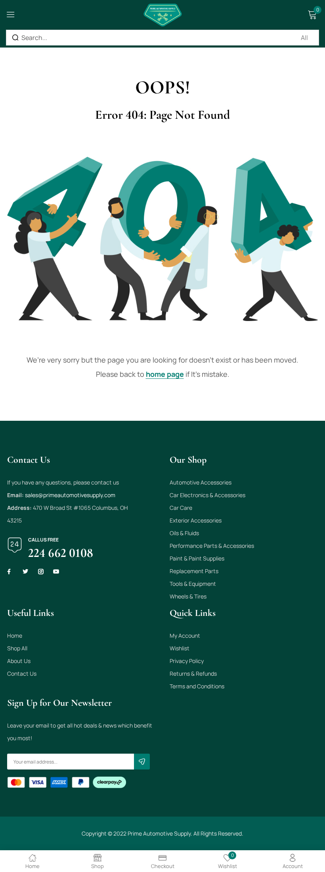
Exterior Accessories (196, 520)
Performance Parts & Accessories (212, 545)
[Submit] (142, 761)
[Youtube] (56, 571)
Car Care (181, 507)
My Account (185, 635)
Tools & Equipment (193, 583)
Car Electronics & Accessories (207, 495)
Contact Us (21, 673)
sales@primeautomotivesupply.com (70, 495)
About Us (19, 661)
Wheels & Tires (188, 596)
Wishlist (179, 648)
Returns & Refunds (193, 673)
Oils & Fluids (184, 533)
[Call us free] (14, 545)
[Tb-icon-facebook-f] (10, 571)
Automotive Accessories (200, 482)
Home (14, 635)
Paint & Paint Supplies (197, 558)
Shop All (17, 648)
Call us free (43, 539)
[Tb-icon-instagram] (41, 571)
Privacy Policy (187, 661)
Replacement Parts (194, 571)
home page (165, 374)
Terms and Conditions (197, 686)
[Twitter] (25, 571)
